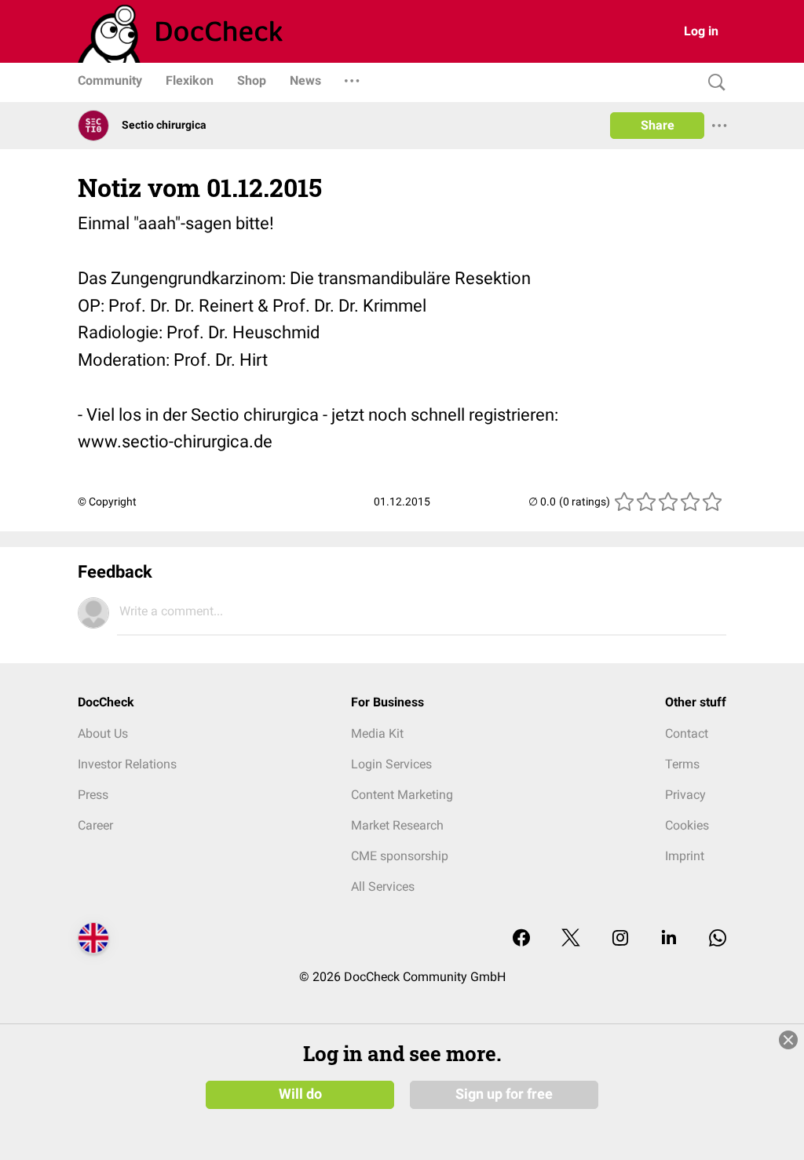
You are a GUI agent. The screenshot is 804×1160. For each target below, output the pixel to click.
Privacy (685, 794)
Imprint (684, 855)
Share (657, 125)
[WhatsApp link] (717, 939)
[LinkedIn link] (669, 939)
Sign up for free (504, 1094)
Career (95, 825)
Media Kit (377, 733)
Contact (686, 733)
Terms (682, 764)
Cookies (687, 825)
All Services (383, 886)
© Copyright (107, 501)
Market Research (397, 825)
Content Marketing (402, 794)
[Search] (713, 83)
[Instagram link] (620, 939)
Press (93, 794)
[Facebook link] (521, 939)
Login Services (391, 764)
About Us (103, 733)
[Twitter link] (570, 939)
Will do (300, 1094)
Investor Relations (127, 764)
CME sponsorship (399, 855)
